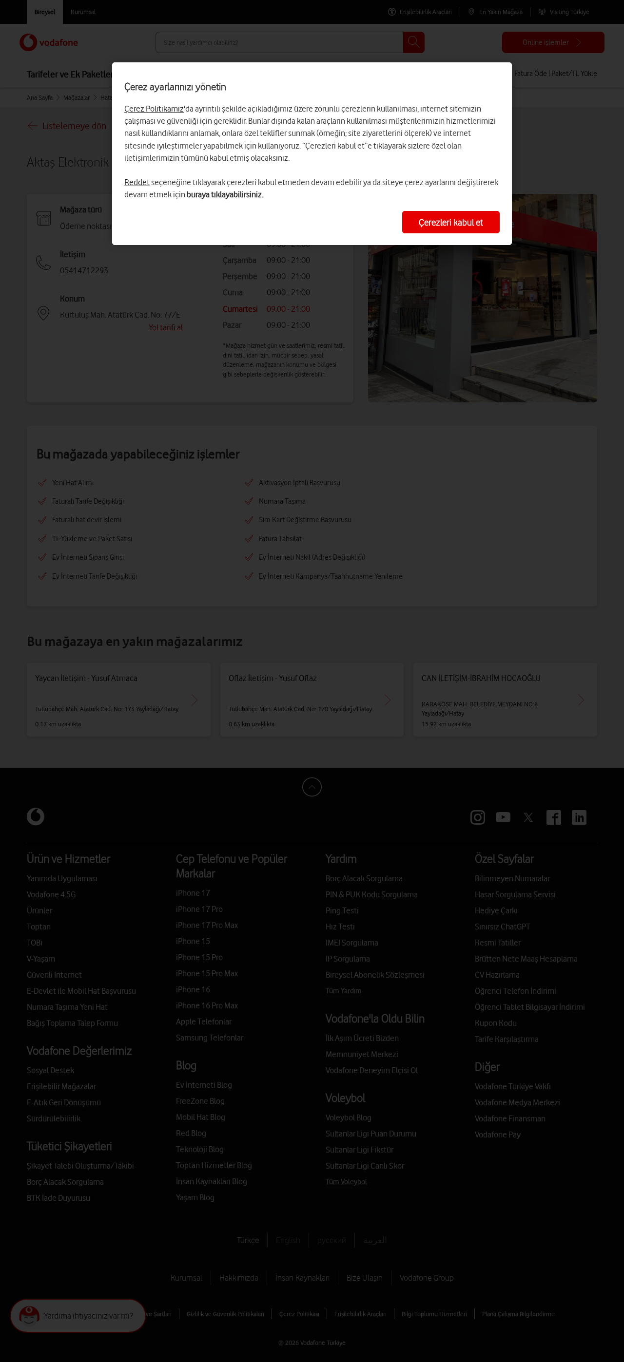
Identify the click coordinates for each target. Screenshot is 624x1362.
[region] (312, 153)
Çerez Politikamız (154, 109)
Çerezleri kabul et (451, 222)
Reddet (137, 182)
